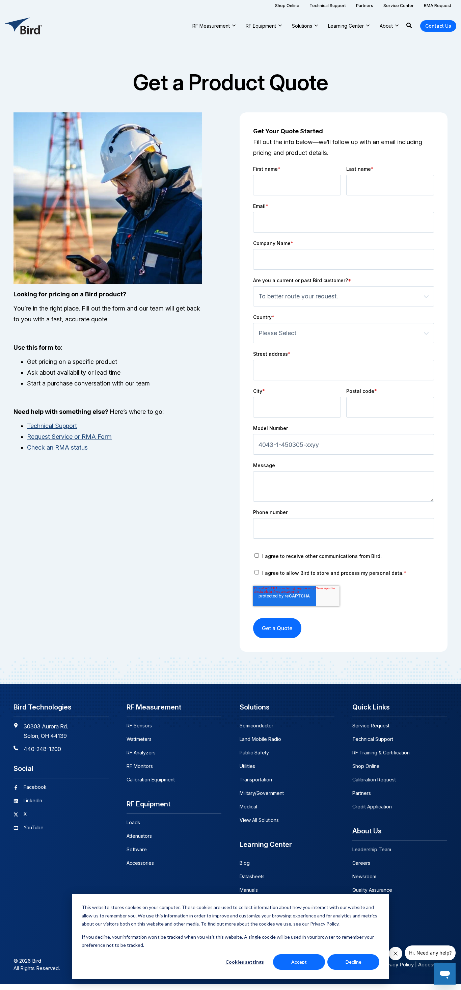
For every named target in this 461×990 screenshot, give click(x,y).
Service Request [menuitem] (370, 725)
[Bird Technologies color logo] (24, 26)
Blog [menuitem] (245, 863)
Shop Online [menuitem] (366, 766)
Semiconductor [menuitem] (256, 725)
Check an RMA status (57, 447)
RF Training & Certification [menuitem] (381, 752)
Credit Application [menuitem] (372, 806)
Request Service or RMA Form (69, 436)
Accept (299, 962)
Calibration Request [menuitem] (374, 779)
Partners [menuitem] (361, 793)
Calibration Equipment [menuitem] (151, 779)
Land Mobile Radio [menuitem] (260, 739)
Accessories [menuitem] (140, 863)
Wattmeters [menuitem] (139, 739)
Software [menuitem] (137, 849)
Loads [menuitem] (133, 822)
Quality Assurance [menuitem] (372, 890)
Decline (353, 962)
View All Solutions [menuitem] (259, 820)
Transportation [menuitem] (256, 779)
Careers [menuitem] (361, 863)
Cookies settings (244, 962)
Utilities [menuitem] (247, 766)
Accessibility (433, 964)
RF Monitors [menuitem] (140, 766)
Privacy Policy (397, 964)
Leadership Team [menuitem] (371, 849)
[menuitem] (287, 5)
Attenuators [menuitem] (139, 836)
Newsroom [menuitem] (364, 876)
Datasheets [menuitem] (252, 876)
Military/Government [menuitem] (262, 793)
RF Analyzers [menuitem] (141, 752)
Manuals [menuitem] (249, 890)
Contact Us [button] (438, 26)
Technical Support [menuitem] (372, 739)
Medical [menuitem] (248, 806)
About (386, 26)
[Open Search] (409, 26)
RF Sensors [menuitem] (139, 725)
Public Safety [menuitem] (254, 752)
